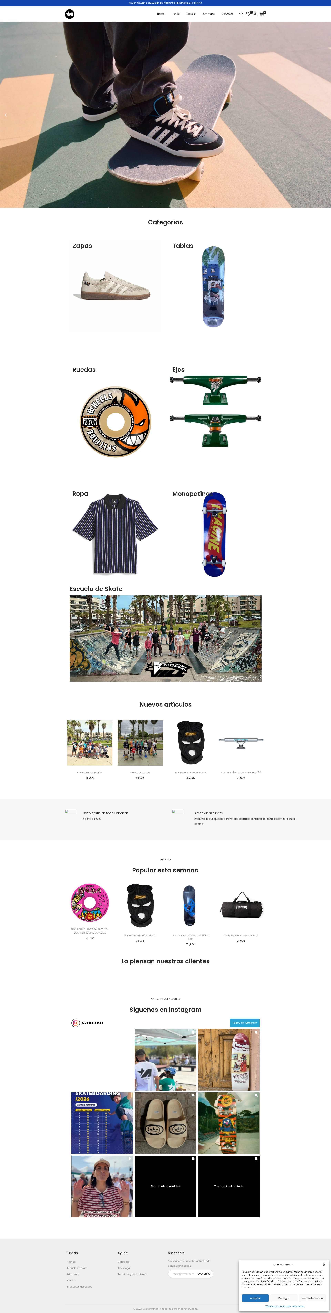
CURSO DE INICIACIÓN (89, 772)
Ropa (80, 493)
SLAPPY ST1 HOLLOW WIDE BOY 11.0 (241, 772)
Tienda (71, 1262)
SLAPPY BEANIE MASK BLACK (190, 772)
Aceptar (255, 1298)
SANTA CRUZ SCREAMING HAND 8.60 (191, 937)
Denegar (283, 1298)
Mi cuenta (73, 1274)
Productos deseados (79, 1286)
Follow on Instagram (245, 1023)
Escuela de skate (77, 1268)
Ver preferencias (312, 1298)
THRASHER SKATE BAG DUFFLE (241, 935)
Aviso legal (298, 1306)
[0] (248, 14)
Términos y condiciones (278, 1306)
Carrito (71, 1280)
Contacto (123, 1262)
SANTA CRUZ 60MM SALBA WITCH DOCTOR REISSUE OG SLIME (90, 930)
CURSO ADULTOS (140, 772)
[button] (324, 1264)
